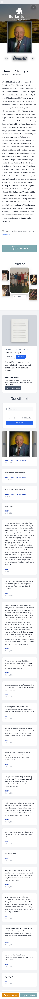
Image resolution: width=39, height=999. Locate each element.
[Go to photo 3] (15, 455)
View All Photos (19, 297)
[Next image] (34, 444)
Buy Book (21, 357)
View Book (9, 357)
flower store (6, 234)
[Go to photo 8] (21, 455)
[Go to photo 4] (16, 455)
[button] (19, 444)
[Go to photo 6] (19, 455)
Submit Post (20, 423)
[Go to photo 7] (20, 455)
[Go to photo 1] (13, 455)
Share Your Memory (13, 388)
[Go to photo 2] (14, 455)
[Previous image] (4, 444)
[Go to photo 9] (22, 455)
